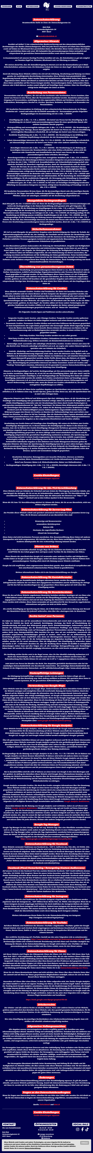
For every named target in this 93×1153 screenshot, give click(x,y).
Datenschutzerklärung (33, 1148)
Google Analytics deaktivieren (76, 801)
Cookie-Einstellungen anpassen (46, 478)
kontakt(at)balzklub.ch (47, 36)
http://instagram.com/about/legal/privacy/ (46, 918)
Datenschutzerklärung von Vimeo (74, 968)
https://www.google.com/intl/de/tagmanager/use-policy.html (46, 839)
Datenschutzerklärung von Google (63, 572)
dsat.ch (57, 1105)
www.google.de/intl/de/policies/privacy (54, 721)
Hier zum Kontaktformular (11, 1128)
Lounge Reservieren (63, 6)
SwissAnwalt (45, 1105)
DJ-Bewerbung (47, 1136)
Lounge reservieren (47, 1134)
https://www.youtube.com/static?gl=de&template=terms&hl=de (57, 939)
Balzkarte (47, 1138)
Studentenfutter (84, 6)
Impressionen (32, 6)
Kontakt (9, 1124)
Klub (19, 6)
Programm (6, 6)
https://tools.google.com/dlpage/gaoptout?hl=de (46, 1000)
